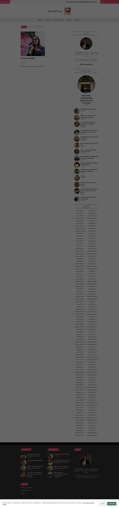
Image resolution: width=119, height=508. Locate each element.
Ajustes (103, 503)
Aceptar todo (111, 503)
